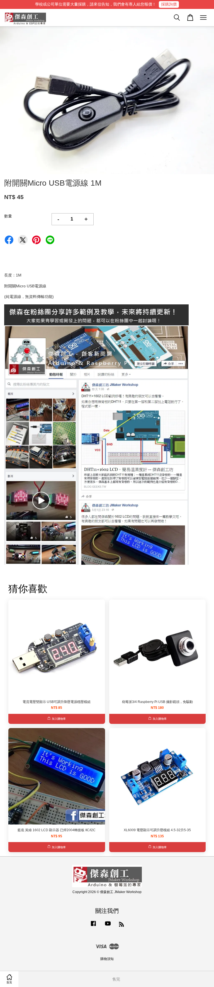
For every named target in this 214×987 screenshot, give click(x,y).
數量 (8, 216)
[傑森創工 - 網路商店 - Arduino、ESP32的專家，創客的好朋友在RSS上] (121, 925)
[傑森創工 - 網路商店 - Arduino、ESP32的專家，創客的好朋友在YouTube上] (108, 926)
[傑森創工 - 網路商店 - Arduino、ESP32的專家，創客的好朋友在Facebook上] (93, 926)
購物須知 (107, 959)
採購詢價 (169, 4)
